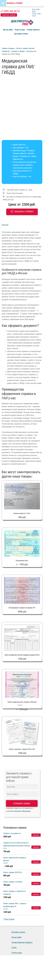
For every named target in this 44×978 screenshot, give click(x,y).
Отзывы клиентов (33, 30)
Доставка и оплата (21, 34)
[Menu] (3, 3)
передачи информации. (22, 811)
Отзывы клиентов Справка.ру (22, 942)
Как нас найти (8, 30)
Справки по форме (18, 51)
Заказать (36, 835)
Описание (5, 225)
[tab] (9, 225)
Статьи (14, 947)
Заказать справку (24, 211)
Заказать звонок (9, 15)
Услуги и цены (20, 30)
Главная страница (8, 48)
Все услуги (9, 919)
